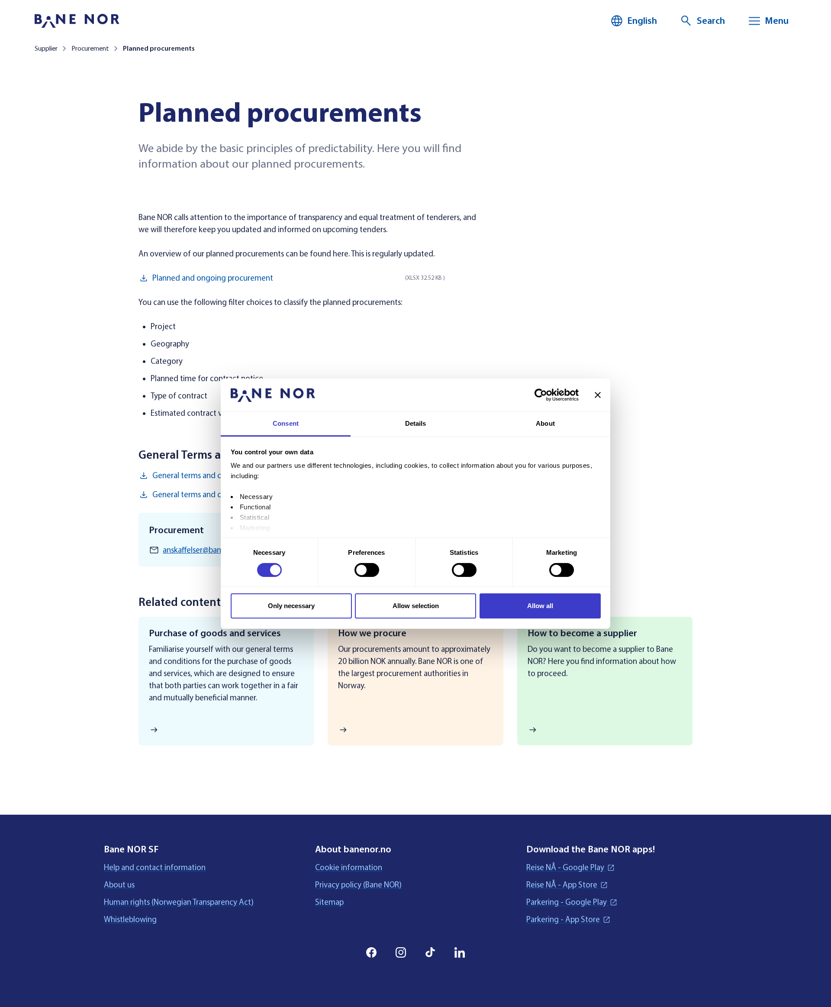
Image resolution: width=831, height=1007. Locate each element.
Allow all (540, 605)
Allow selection (416, 605)
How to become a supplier (582, 633)
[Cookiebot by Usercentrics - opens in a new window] (541, 395)
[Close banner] (598, 395)
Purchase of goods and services (215, 633)
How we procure (372, 633)
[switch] (366, 570)
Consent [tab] (286, 423)
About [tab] (545, 423)
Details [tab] (415, 423)
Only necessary (291, 605)
